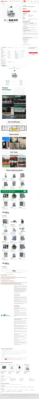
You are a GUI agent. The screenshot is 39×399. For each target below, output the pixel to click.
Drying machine (21, 379)
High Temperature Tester (8, 391)
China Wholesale (17, 394)
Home (1, 4)
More (1, 392)
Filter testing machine (22, 380)
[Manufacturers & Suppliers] (4, 1)
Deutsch (18, 395)
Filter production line (2, 378)
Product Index (30, 394)
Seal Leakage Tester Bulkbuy (19, 391)
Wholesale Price (20, 394)
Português (9, 395)
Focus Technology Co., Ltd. (15, 396)
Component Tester (11, 4)
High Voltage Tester (14, 391)
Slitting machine (30, 378)
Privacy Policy (28, 396)
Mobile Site (33, 394)
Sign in (37, 1)
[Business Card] (37, 50)
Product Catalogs (9, 377)
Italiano (16, 395)
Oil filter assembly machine (12, 380)
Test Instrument (7, 4)
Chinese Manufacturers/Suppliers (12, 394)
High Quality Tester (3, 391)
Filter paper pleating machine (13, 378)
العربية (22, 395)
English (5, 395)
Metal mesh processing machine (32, 379)
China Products (7, 394)
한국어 (24, 395)
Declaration (26, 396)
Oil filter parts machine (3, 380)
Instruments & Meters (4, 4)
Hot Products (4, 394)
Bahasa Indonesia (36, 395)
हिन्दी (27, 395)
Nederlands (21, 395)
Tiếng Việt (33, 395)
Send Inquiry (26, 11)
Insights (35, 394)
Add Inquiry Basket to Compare (11, 22)
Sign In (23, 44)
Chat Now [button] (35, 11)
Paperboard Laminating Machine (4, 379)
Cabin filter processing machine (13, 379)
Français (11, 395)
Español (7, 395)
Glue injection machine (22, 378)
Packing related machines (31, 380)
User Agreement (23, 396)
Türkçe (31, 395)
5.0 (30, 48)
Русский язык (14, 395)
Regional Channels (26, 394)
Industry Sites (23, 394)
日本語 (26, 395)
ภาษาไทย (29, 395)
